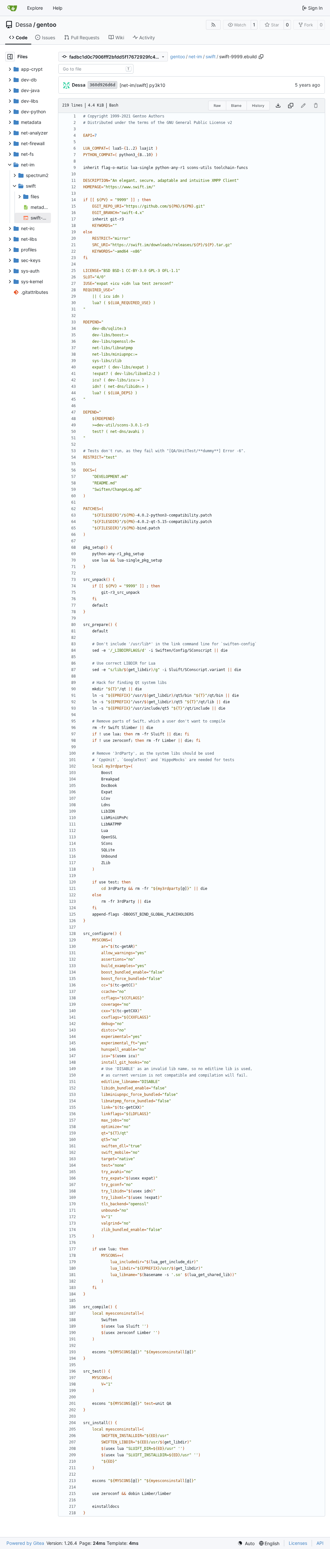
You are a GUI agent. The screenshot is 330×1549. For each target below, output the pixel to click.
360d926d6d (102, 84)
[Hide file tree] (10, 56)
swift (211, 56)
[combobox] (95, 69)
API (320, 1543)
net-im (195, 56)
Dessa (23, 25)
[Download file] (278, 105)
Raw (217, 105)
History (258, 105)
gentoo (46, 25)
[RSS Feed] (213, 25)
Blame (236, 105)
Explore (35, 8)
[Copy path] (261, 56)
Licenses (298, 1543)
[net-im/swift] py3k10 (142, 85)
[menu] (246, 1543)
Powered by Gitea (25, 1543)
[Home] (12, 8)
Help (58, 8)
